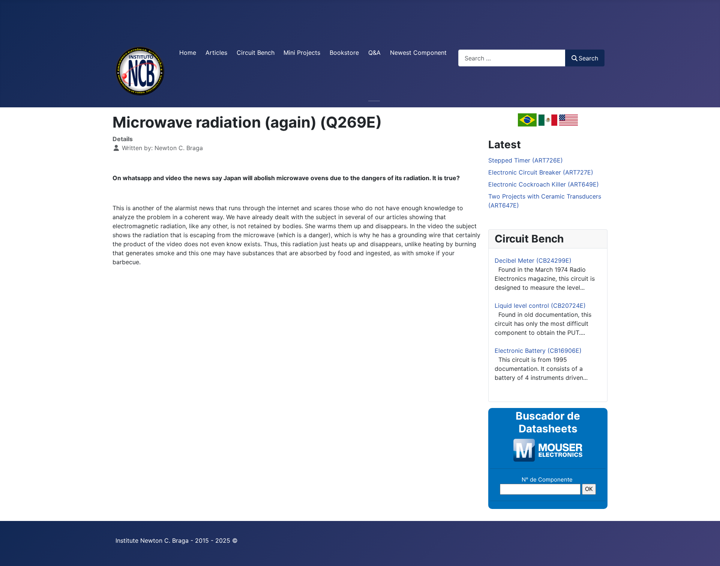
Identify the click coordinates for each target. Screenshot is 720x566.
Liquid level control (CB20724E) (540, 305)
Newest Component (418, 52)
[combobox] (512, 58)
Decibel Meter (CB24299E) (533, 260)
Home (187, 52)
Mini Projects (302, 52)
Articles (216, 52)
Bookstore (344, 52)
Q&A (374, 52)
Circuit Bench (255, 52)
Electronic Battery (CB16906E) (538, 350)
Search (588, 58)
